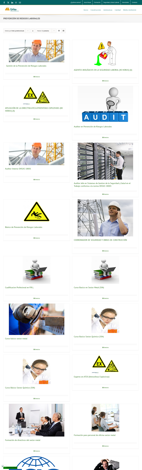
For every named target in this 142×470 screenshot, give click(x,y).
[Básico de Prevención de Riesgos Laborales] (36, 211)
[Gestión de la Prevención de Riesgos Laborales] (36, 51)
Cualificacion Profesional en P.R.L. (19, 287)
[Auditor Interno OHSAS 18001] (36, 154)
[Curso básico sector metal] (36, 319)
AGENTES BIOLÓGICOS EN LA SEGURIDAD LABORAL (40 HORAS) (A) (103, 70)
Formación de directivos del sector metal (22, 440)
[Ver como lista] (63, 31)
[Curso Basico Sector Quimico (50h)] (105, 318)
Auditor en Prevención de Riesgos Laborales (93, 126)
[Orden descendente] (33, 30)
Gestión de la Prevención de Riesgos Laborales (25, 66)
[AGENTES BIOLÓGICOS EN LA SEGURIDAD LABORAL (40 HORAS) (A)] (105, 53)
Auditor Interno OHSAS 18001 (18, 168)
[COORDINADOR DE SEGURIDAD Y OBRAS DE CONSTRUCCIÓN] (105, 217)
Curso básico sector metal (16, 338)
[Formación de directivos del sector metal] (36, 420)
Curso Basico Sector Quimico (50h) (89, 336)
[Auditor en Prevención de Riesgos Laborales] (105, 104)
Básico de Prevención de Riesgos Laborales (23, 227)
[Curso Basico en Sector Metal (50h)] (105, 270)
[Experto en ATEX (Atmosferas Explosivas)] (105, 364)
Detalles (37, 77)
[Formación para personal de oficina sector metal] (105, 418)
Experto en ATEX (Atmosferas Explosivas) (91, 376)
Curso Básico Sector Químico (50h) (20, 387)
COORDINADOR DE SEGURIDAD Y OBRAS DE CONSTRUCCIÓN (100, 240)
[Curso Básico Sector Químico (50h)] (36, 369)
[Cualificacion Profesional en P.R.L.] (36, 270)
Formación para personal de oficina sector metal (94, 435)
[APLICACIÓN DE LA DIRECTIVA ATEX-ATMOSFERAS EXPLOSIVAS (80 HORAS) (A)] (36, 95)
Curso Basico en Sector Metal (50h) (89, 287)
